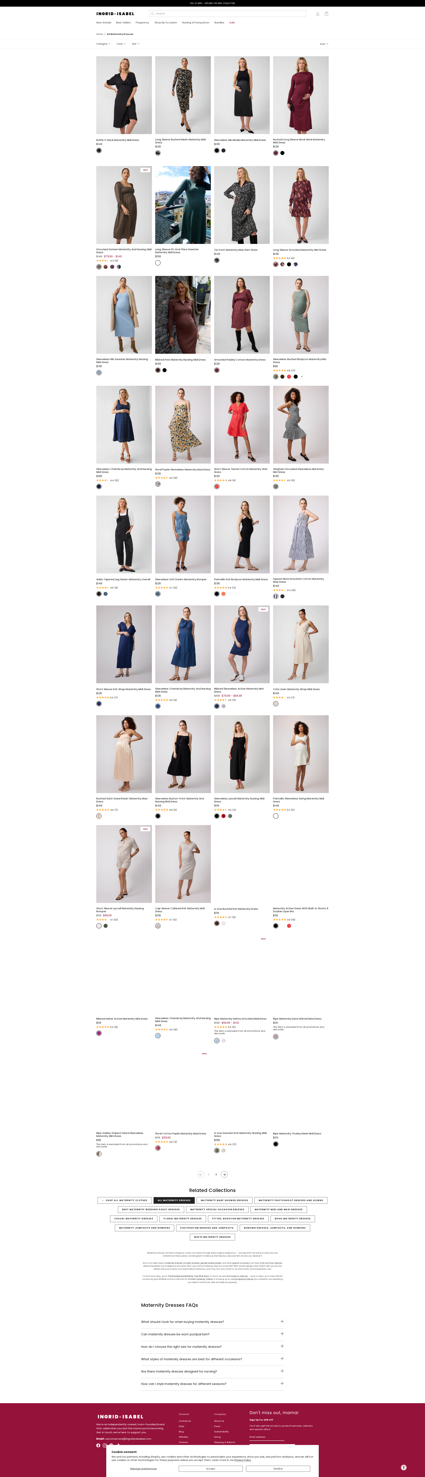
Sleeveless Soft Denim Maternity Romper (181, 579)
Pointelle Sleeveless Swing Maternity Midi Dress (298, 800)
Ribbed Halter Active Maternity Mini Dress (122, 1018)
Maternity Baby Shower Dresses (224, 1200)
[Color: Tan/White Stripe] (275, 703)
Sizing (217, 1437)
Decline (278, 1468)
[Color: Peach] (99, 816)
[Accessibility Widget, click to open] (404, 1467)
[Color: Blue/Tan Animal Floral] (295, 264)
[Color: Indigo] (99, 486)
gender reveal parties (211, 1263)
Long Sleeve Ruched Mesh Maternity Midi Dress (180, 141)
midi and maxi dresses (271, 1263)
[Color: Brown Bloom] (158, 153)
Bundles (219, 22)
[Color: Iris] (223, 706)
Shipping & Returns (224, 1442)
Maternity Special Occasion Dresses (217, 1209)
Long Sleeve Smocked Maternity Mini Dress (299, 249)
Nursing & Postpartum (196, 22)
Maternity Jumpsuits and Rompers (144, 1227)
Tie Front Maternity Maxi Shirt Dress (236, 249)
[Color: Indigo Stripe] (275, 596)
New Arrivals (103, 22)
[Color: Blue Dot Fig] (112, 266)
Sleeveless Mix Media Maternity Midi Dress (240, 140)
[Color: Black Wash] (99, 593)
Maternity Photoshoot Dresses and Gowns (291, 1200)
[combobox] (229, 13)
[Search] (152, 13)
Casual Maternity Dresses (133, 1218)
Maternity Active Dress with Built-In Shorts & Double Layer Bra (300, 910)
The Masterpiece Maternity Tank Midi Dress (188, 1276)
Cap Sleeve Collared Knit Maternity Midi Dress (180, 910)
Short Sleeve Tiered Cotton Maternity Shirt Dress (241, 471)
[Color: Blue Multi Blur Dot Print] (119, 266)
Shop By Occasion (166, 22)
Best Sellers (123, 22)
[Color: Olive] (105, 925)
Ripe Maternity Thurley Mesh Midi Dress (297, 1133)
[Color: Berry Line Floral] (158, 1148)
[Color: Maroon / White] (275, 1036)
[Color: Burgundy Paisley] (216, 370)
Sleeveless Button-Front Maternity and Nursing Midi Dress (179, 800)
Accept (210, 1468)
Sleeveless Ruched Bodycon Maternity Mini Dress (299, 361)
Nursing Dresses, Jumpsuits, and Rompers (275, 1227)
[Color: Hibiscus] (289, 376)
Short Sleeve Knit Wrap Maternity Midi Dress (123, 689)
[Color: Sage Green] (230, 816)
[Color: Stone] (99, 925)
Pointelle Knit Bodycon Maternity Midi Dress (241, 579)
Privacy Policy (242, 1460)
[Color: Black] (216, 150)
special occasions (241, 1263)
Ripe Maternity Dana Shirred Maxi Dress (297, 1018)
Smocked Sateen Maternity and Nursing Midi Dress (124, 251)
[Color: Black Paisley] (99, 266)
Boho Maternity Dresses (293, 1218)
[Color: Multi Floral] (158, 484)
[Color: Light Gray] (158, 925)
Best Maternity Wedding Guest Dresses (151, 1209)
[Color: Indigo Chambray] (158, 706)
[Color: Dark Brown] (216, 923)
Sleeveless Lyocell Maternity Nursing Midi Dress (239, 800)
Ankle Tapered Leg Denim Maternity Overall (123, 579)
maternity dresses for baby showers (182, 1263)
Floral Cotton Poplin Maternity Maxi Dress (180, 1133)
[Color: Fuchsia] (99, 1033)
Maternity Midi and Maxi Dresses (279, 1209)
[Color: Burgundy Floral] (275, 264)
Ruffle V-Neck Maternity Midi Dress (117, 140)
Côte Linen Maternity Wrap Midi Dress (296, 689)
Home (99, 34)
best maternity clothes (202, 1279)
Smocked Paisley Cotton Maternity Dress (240, 359)
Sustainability (221, 1431)
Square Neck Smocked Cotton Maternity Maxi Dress (298, 580)
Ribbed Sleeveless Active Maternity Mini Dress (239, 690)
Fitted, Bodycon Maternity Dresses (238, 1218)
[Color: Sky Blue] (99, 372)
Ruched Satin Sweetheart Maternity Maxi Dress (121, 800)
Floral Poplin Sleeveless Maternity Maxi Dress (182, 469)
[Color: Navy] (99, 703)
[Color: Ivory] (223, 1150)
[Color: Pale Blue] (216, 1040)
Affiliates (183, 1437)
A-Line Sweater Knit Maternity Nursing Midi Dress (240, 1135)
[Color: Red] (223, 816)
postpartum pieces (244, 1279)
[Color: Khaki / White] (99, 1153)
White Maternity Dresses (212, 1237)
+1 (302, 376)
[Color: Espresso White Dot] (105, 266)
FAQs (181, 1426)
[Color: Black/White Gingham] (275, 486)
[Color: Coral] (223, 593)
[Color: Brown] (282, 376)
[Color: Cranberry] (275, 153)
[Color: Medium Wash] (105, 593)
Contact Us (185, 1421)
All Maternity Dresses (174, 1200)
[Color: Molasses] (158, 370)
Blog (181, 1431)
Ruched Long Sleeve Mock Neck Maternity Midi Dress (299, 141)
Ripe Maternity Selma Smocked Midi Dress (240, 1018)
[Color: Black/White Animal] (216, 260)
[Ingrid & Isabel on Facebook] (98, 1446)
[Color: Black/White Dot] (99, 150)
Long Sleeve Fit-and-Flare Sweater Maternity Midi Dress (177, 251)
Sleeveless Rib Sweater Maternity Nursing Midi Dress (122, 361)
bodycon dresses (239, 1276)
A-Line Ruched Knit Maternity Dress (236, 908)
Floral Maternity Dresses (183, 1218)
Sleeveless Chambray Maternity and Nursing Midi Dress (124, 471)
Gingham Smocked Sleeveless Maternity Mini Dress (298, 471)
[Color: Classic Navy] (223, 150)
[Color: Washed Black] (282, 596)
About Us (219, 1421)
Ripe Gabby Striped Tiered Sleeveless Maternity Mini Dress (119, 1135)
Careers (183, 1442)
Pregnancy (143, 22)
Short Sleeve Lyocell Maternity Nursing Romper (120, 910)
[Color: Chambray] (158, 1035)
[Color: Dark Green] (158, 262)
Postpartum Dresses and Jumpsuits (207, 1227)
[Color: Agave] (275, 376)
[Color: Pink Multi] (223, 1040)
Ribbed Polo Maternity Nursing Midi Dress (180, 359)
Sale (232, 22)
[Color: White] (275, 816)
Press (217, 1426)
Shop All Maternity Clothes (126, 1200)
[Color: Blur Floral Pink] (282, 264)
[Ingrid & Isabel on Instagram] (105, 1446)
